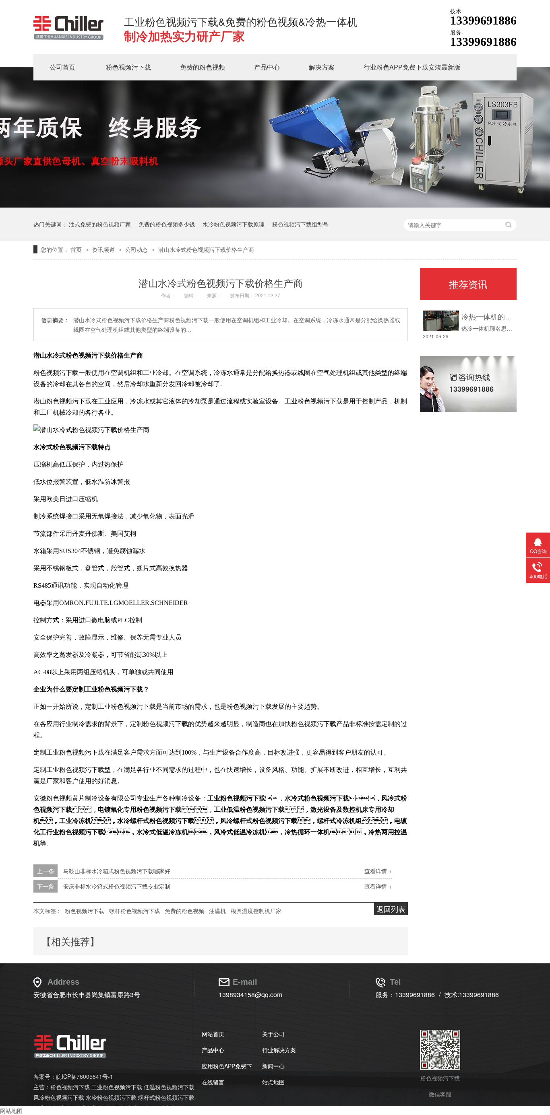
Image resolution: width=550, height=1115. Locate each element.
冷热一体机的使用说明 (487, 316)
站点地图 (273, 1082)
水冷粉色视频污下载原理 (234, 224)
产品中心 (267, 67)
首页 (76, 249)
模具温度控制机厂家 (256, 911)
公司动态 (137, 249)
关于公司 (273, 1034)
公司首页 (62, 67)
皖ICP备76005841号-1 (84, 1076)
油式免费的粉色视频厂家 (100, 224)
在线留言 (213, 1082)
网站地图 (11, 1111)
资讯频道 (104, 249)
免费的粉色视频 (202, 67)
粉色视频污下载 (128, 67)
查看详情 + (378, 871)
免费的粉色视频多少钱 (167, 224)
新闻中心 (273, 1066)
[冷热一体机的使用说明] (441, 321)
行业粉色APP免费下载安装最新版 (412, 67)
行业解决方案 (279, 1050)
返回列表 (390, 908)
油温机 (217, 911)
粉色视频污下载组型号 (300, 224)
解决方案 (322, 67)
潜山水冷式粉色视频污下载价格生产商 (206, 249)
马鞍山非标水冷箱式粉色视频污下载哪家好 (116, 871)
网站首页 (213, 1034)
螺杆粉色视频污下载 (134, 911)
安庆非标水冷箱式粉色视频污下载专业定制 (116, 886)
